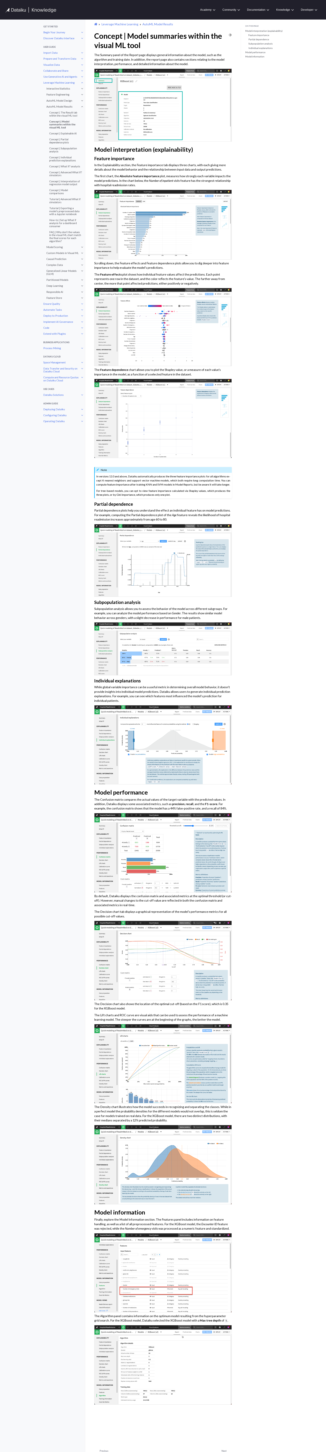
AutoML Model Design (59, 100)
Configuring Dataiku (55, 415)
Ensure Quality (51, 303)
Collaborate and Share (55, 70)
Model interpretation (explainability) (264, 30)
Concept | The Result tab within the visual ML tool (63, 114)
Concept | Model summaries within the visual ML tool (62, 124)
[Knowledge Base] (32, 10)
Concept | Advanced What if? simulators (65, 174)
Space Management (54, 362)
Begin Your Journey (54, 32)
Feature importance (258, 35)
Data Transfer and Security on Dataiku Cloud (60, 370)
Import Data (50, 52)
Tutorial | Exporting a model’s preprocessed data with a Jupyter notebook (64, 211)
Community (229, 9)
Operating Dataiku (54, 421)
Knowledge (283, 9)
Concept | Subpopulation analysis (63, 150)
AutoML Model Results (59, 106)
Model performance (255, 52)
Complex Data (54, 264)
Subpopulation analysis (260, 43)
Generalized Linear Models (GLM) (61, 272)
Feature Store (54, 297)
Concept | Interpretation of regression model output (64, 183)
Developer (307, 9)
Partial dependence (258, 39)
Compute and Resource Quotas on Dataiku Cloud (61, 379)
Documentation (256, 9)
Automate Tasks (52, 309)
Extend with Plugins (54, 333)
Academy (206, 9)
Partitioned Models (57, 279)
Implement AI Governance (58, 321)
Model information (254, 56)
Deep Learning (54, 285)
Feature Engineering (57, 94)
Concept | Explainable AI (63, 133)
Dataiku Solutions (53, 394)
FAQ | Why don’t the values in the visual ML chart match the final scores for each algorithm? (65, 237)
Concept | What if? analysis (64, 166)
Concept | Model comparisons (58, 192)
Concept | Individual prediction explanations (62, 159)
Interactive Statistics (58, 88)
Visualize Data (51, 64)
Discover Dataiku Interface (58, 38)
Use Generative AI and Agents (60, 76)
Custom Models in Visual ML (62, 252)
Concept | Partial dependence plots (59, 141)
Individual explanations (260, 48)
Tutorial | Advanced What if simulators (65, 201)
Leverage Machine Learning (59, 82)
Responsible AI (54, 291)
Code (46, 327)
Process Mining (52, 348)
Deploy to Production (55, 315)
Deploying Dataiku (54, 409)
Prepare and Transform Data (59, 58)
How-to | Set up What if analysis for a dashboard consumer (63, 222)
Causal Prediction (56, 258)
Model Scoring (54, 247)
